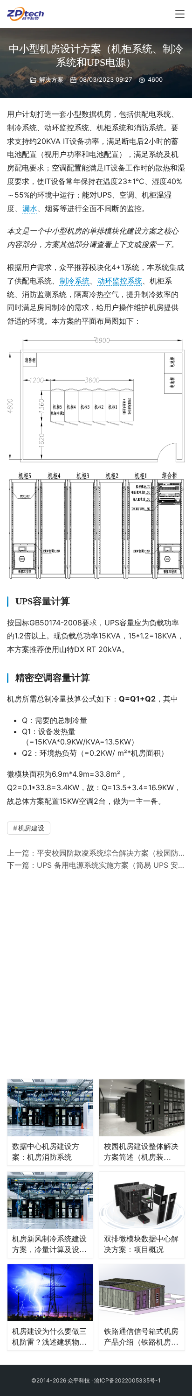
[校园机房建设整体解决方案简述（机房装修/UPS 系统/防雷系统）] (142, 1107)
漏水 (29, 208)
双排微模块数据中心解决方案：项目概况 (141, 1244)
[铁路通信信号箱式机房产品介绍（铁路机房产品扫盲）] (142, 1292)
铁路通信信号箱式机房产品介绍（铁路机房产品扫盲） (141, 1337)
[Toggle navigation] (180, 14)
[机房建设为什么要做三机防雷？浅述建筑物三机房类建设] (50, 1292)
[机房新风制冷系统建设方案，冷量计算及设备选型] (50, 1200)
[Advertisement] (96, 973)
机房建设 (31, 828)
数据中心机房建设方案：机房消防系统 (45, 1152)
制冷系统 (74, 280)
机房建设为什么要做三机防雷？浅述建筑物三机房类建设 (49, 1337)
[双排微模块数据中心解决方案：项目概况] (142, 1200)
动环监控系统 (119, 280)
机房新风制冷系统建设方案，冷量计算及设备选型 (49, 1245)
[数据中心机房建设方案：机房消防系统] (50, 1107)
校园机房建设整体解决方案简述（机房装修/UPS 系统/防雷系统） (141, 1152)
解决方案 (51, 79)
